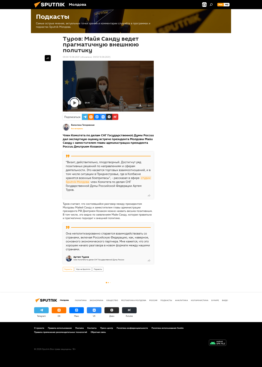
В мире (215, 300)
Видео (225, 300)
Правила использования (60, 328)
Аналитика (181, 300)
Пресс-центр (106, 328)
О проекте (39, 328)
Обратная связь (98, 332)
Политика (81, 300)
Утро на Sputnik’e (83, 269)
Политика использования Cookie (167, 328)
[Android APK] (217, 343)
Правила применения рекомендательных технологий (60, 332)
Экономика (96, 300)
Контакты (92, 328)
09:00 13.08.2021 (71, 57)
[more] (149, 195)
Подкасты (68, 269)
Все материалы (77, 128)
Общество (112, 300)
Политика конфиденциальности (132, 328)
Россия (153, 300)
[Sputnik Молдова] (50, 8)
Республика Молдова (133, 300)
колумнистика (199, 300)
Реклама (79, 328)
